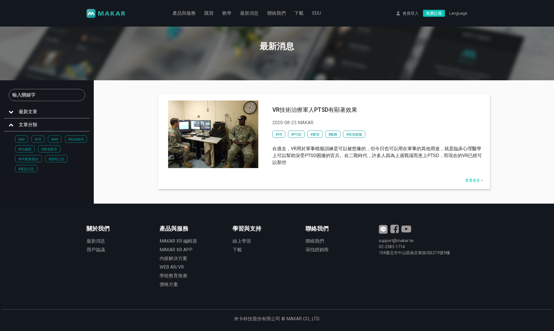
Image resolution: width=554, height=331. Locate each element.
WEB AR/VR (172, 267)
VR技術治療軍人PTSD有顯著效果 (314, 109)
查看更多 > (474, 180)
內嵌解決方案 (173, 258)
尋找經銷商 (317, 249)
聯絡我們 (276, 13)
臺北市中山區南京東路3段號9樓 (414, 252)
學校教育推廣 (173, 275)
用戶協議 (96, 249)
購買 (209, 13)
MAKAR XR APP (176, 249)
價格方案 (169, 284)
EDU (316, 13)
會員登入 (411, 13)
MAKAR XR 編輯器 (178, 241)
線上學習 (242, 241)
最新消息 (249, 13)
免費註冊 (434, 13)
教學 (226, 13)
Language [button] (458, 13)
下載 (299, 13)
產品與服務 (184, 13)
